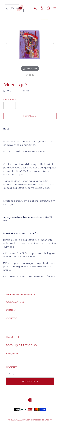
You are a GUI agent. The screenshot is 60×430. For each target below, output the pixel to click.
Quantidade (10, 99)
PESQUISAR (12, 353)
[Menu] (55, 7)
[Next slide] (53, 44)
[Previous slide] (6, 44)
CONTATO (11, 318)
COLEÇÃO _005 (15, 302)
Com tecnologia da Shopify (39, 419)
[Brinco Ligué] (27, 75)
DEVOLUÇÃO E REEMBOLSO (21, 345)
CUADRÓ (11, 310)
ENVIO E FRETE (14, 337)
